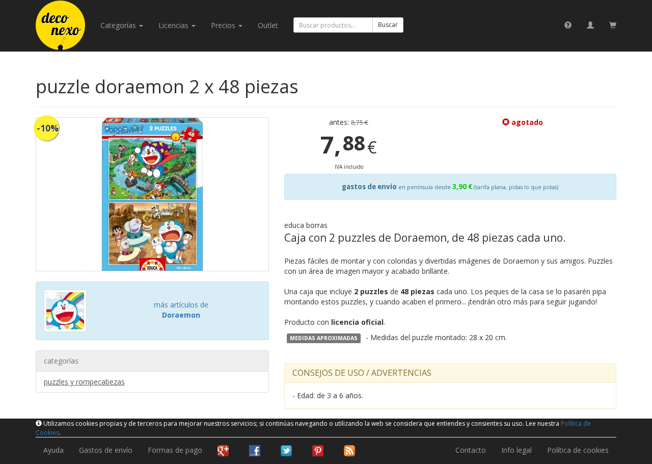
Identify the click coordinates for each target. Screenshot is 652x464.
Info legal (516, 450)
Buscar (388, 24)
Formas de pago (175, 450)
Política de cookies (578, 450)
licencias (174, 25)
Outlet (268, 25)
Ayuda (53, 450)
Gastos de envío (105, 450)
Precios (224, 25)
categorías (119, 25)
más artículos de (181, 310)
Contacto (470, 450)
